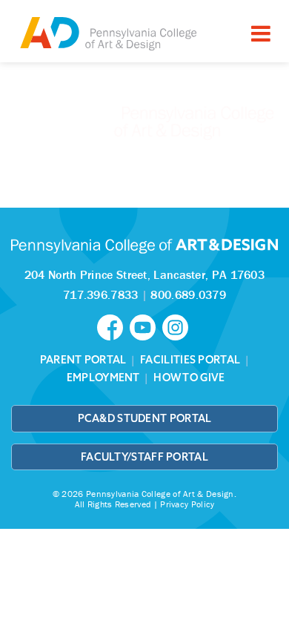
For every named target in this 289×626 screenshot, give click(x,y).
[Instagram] (177, 326)
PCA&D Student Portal (145, 418)
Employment (103, 377)
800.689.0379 (188, 294)
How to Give (189, 377)
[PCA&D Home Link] (107, 33)
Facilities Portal (190, 359)
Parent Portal (83, 359)
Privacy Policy (187, 504)
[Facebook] (113, 326)
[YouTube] (146, 326)
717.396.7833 (101, 294)
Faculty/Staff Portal (144, 457)
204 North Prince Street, (144, 274)
